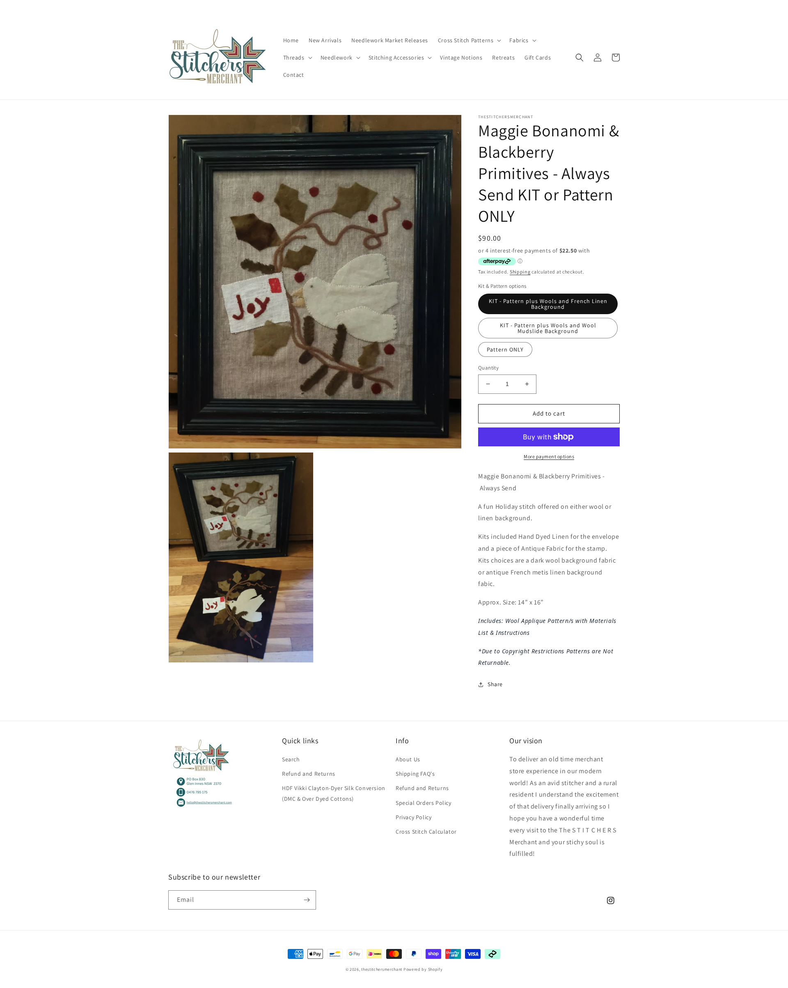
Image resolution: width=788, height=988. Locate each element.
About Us (408, 759)
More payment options (549, 456)
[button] (469, 40)
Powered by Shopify (423, 969)
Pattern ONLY (505, 349)
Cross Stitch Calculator (426, 831)
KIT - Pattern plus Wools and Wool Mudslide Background (548, 328)
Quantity (488, 367)
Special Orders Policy (423, 802)
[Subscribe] (307, 900)
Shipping (520, 272)
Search (291, 759)
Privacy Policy (413, 817)
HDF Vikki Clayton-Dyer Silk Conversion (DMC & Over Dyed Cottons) (333, 793)
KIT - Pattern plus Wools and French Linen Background (548, 303)
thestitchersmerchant (381, 969)
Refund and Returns (308, 773)
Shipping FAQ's (415, 773)
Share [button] (495, 684)
